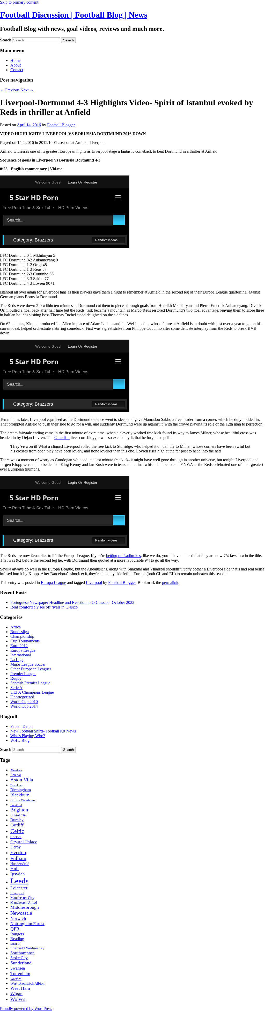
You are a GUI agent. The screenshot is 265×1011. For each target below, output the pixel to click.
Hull (14, 868)
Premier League (23, 673)
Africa (15, 627)
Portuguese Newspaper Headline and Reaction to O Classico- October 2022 (72, 602)
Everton (18, 852)
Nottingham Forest (27, 923)
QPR (14, 929)
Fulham (18, 858)
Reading (17, 938)
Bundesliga (19, 631)
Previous (9, 90)
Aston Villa (21, 779)
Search (5, 40)
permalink (170, 582)
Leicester (18, 887)
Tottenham (20, 973)
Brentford (16, 805)
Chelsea (15, 837)
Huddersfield (19, 864)
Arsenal (15, 775)
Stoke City (19, 958)
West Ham (20, 988)
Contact (16, 70)
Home (15, 60)
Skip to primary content (19, 2)
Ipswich (17, 873)
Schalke (15, 943)
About (15, 65)
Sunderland (21, 962)
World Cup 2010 (24, 701)
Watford (15, 979)
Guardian (62, 437)
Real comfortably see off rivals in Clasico (44, 607)
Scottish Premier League (30, 683)
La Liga (16, 659)
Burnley (17, 819)
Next (27, 90)
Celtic (17, 831)
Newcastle (21, 913)
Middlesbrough (24, 907)
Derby (15, 847)
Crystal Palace (23, 841)
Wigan (16, 993)
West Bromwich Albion (27, 983)
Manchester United (23, 902)
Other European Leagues (30, 669)
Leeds (19, 881)
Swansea (17, 968)
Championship (22, 636)
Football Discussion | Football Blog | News (73, 14)
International (20, 655)
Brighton (19, 809)
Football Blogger (61, 125)
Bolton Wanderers (22, 800)
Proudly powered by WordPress (26, 1008)
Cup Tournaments (25, 641)
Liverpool (94, 582)
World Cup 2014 (24, 706)
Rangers (17, 934)
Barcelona (16, 785)
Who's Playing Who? (27, 736)
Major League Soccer (28, 664)
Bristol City (18, 815)
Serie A (16, 687)
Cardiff (17, 825)
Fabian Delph (21, 726)
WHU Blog (20, 740)
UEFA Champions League (32, 692)
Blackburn (20, 795)
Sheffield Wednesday (27, 948)
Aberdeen (16, 770)
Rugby (15, 678)
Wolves (17, 999)
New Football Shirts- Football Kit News (43, 731)
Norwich (18, 918)
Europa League (53, 582)
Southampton (22, 952)
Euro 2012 (19, 645)
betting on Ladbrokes (123, 555)
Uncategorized (22, 697)
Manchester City (22, 898)
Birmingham (20, 789)
